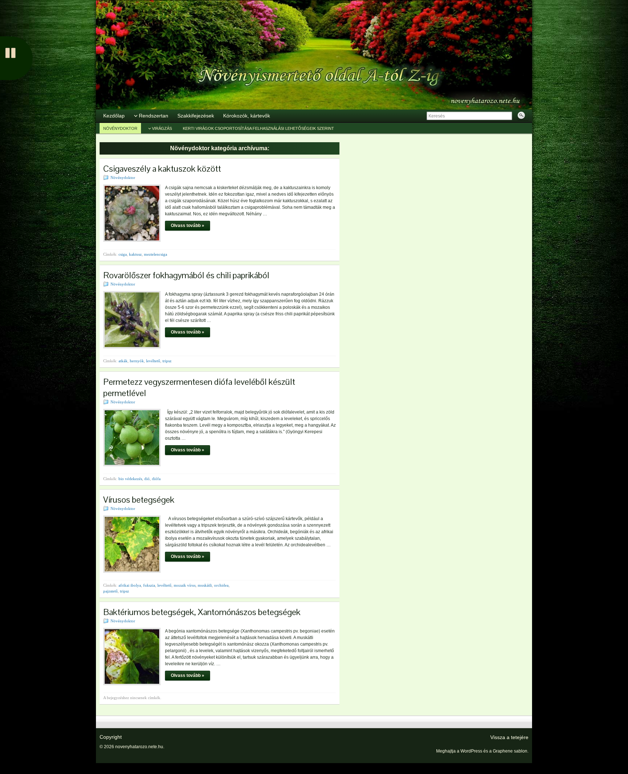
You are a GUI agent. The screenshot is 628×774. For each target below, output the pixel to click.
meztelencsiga (155, 254)
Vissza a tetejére (509, 737)
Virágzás (162, 128)
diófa (156, 478)
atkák (123, 361)
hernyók (137, 361)
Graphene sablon (510, 751)
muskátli (205, 585)
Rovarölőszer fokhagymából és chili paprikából (186, 275)
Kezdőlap (114, 116)
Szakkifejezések (195, 116)
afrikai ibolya (129, 585)
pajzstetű (110, 591)
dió (147, 478)
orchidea (221, 585)
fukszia (149, 585)
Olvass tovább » (187, 225)
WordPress (471, 751)
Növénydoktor (120, 128)
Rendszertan (153, 116)
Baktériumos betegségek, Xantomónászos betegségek (202, 612)
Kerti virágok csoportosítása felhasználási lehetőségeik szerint (258, 128)
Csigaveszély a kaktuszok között (162, 168)
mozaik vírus (185, 585)
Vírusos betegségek (138, 499)
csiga (122, 254)
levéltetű (153, 361)
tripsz (167, 361)
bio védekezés (130, 478)
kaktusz (135, 254)
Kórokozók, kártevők (246, 116)
